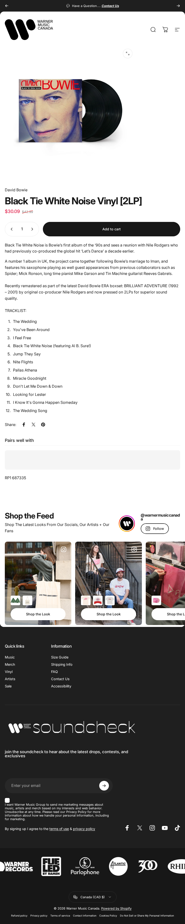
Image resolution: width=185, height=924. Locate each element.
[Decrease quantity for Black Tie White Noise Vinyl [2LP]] (10, 229)
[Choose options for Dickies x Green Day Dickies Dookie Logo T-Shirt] (110, 600)
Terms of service (60, 915)
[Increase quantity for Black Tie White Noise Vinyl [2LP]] (33, 229)
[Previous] (6, 6)
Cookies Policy (108, 915)
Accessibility (61, 686)
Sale (8, 686)
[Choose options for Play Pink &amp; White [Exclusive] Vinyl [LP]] (156, 600)
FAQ (54, 672)
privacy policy (84, 829)
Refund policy (19, 915)
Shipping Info (62, 664)
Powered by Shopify (116, 908)
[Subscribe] (104, 786)
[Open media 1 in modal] (127, 53)
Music (10, 657)
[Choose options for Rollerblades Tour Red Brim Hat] (98, 600)
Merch (10, 664)
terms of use (59, 829)
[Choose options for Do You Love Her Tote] (27, 600)
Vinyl (9, 672)
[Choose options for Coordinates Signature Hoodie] (15, 600)
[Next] (178, 6)
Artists (10, 679)
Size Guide (59, 657)
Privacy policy (38, 915)
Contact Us (60, 679)
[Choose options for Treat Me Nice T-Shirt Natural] (86, 600)
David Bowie (16, 189)
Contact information (84, 915)
